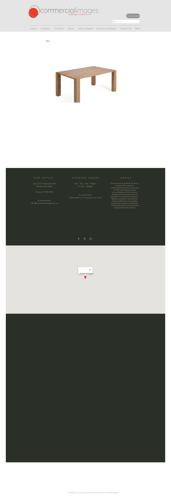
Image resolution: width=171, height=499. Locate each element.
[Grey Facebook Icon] (78, 238)
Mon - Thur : (80, 184)
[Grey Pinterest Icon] (84, 238)
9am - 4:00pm (90, 184)
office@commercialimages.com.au (44, 203)
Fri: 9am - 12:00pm (85, 186)
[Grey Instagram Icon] (90, 238)
